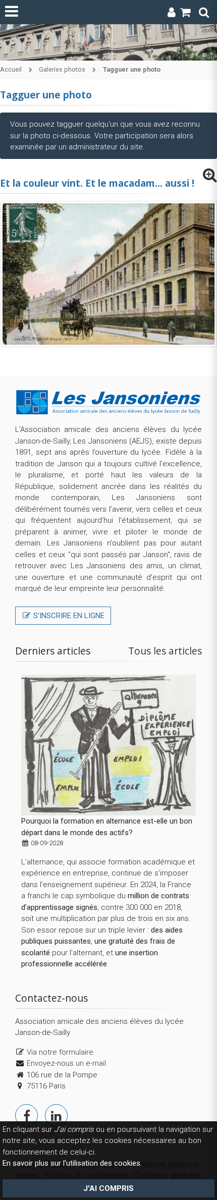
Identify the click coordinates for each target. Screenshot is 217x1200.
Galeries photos (62, 69)
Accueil (11, 69)
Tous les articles (165, 651)
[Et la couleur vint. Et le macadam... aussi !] (210, 177)
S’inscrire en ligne (67, 615)
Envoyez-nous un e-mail (66, 1063)
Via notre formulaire (60, 1052)
